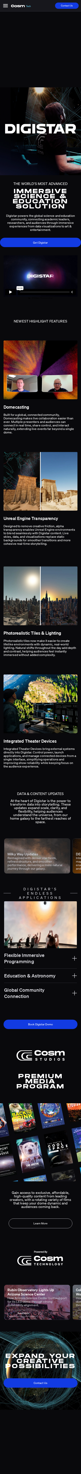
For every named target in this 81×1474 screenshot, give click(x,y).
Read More (23, 1313)
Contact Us (67, 5)
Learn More (40, 1223)
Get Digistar (40, 242)
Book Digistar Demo (40, 1024)
